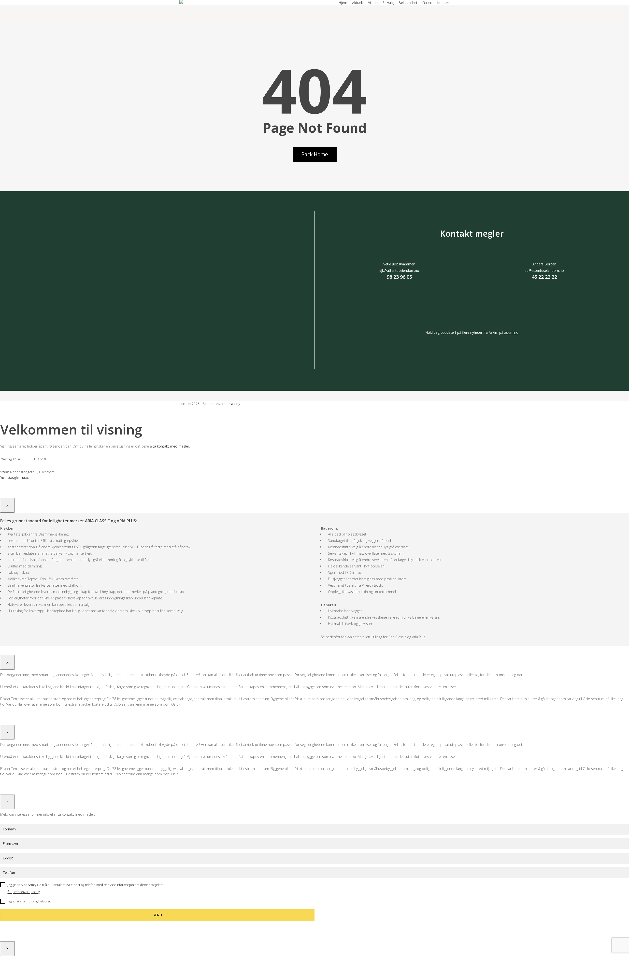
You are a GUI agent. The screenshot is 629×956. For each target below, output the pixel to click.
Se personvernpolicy (24, 891)
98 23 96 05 (399, 277)
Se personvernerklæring (221, 403)
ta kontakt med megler (171, 446)
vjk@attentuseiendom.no (399, 270)
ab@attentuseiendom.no (544, 270)
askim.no (511, 332)
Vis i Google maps (14, 477)
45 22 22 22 (544, 277)
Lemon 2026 (189, 403)
